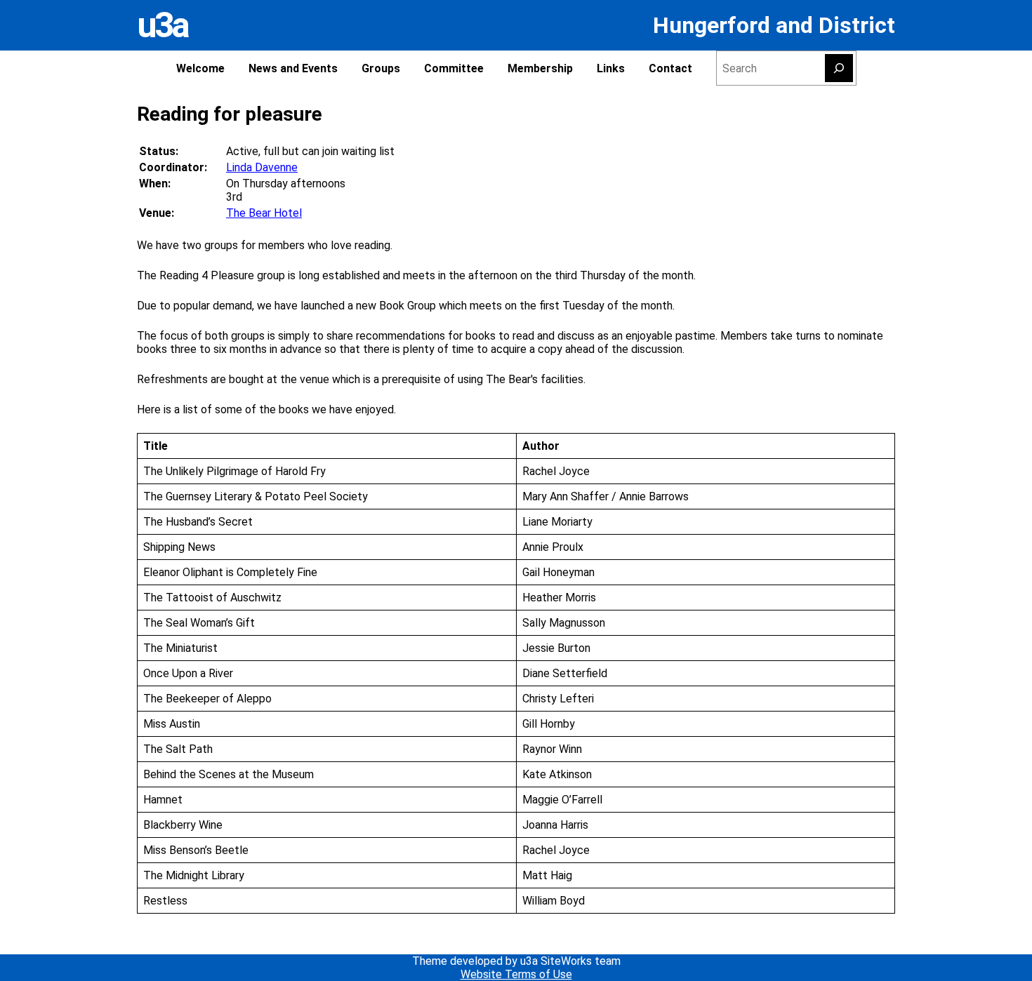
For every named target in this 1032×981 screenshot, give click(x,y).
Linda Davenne (262, 167)
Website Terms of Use (516, 974)
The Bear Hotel (264, 213)
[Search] (839, 68)
